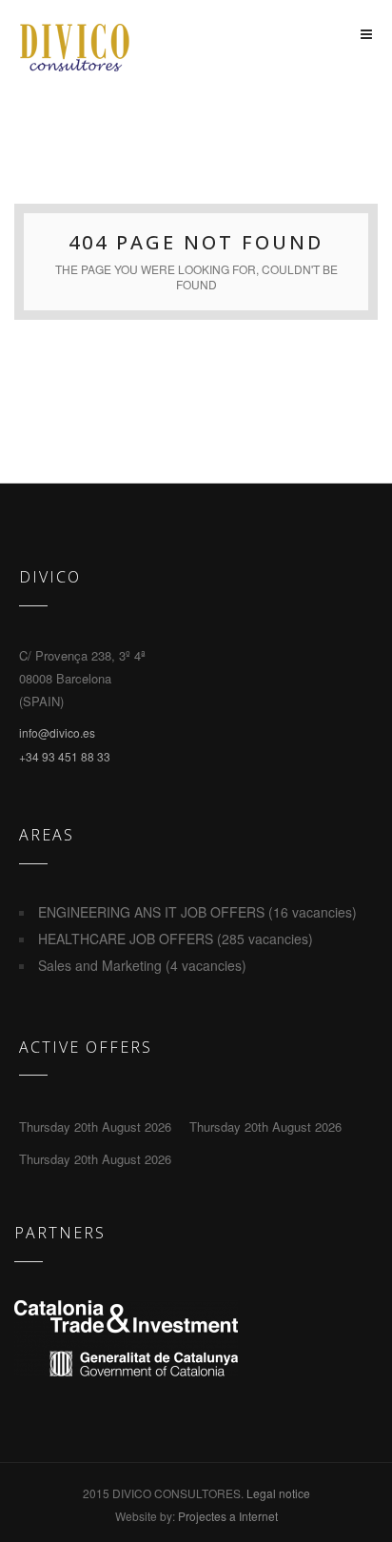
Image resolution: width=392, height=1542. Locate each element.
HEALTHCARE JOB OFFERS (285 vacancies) (175, 938)
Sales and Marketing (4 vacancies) (142, 965)
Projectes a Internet (228, 1516)
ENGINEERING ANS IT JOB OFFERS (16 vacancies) (197, 911)
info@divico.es (57, 732)
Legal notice (278, 1493)
